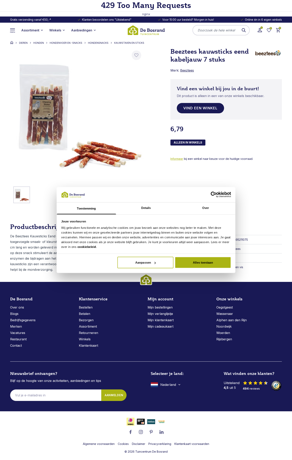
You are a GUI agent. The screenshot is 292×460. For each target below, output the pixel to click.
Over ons (17, 307)
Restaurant (18, 339)
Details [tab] (146, 207)
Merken (16, 326)
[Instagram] (141, 432)
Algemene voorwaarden (99, 443)
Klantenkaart (88, 345)
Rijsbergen (224, 339)
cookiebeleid (86, 246)
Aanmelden (114, 395)
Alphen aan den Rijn (231, 320)
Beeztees (187, 70)
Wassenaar (224, 314)
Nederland (168, 385)
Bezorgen (86, 320)
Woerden (223, 333)
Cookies (123, 443)
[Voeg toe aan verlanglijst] (136, 55)
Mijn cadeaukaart (160, 326)
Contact (16, 345)
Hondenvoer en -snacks (66, 43)
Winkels (85, 339)
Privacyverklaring (159, 443)
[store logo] (146, 30)
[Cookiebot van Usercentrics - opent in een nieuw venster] (213, 195)
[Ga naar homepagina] (11, 42)
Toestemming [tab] (86, 208)
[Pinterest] (151, 432)
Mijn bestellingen (160, 307)
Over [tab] (205, 207)
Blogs (14, 314)
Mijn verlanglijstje (160, 314)
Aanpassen (143, 262)
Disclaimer (138, 443)
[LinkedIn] (161, 432)
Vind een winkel (200, 108)
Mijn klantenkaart (161, 320)
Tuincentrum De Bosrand (151, 451)
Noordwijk (224, 326)
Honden (38, 43)
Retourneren (88, 333)
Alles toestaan (203, 262)
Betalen (84, 314)
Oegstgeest (224, 307)
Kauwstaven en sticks (129, 43)
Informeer (176, 158)
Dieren (23, 43)
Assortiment (88, 326)
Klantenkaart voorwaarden (191, 443)
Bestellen (86, 307)
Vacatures (17, 333)
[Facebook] (130, 432)
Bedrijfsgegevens (23, 320)
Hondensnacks (98, 43)
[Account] (260, 30)
